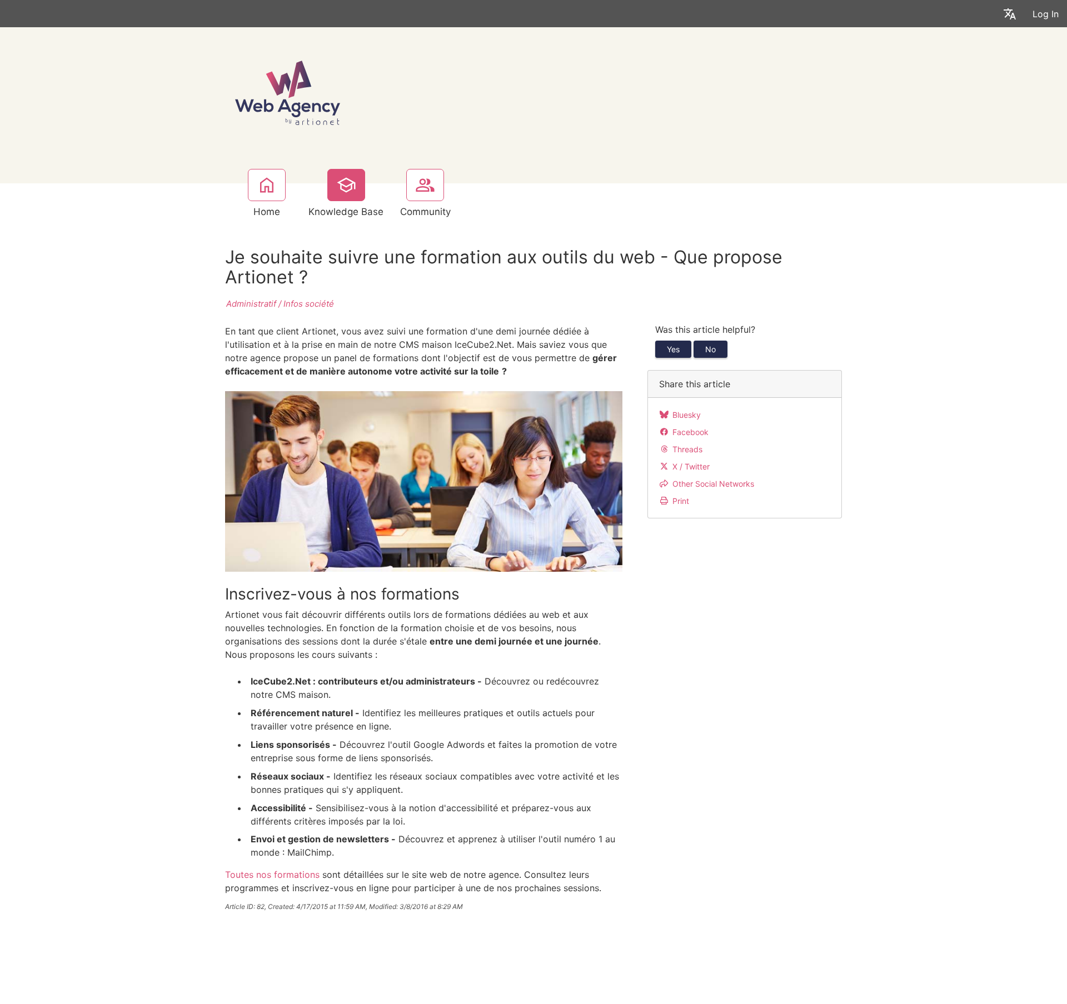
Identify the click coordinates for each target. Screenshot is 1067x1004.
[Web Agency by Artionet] (287, 91)
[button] (1009, 13)
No (710, 349)
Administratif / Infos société (280, 303)
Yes (673, 349)
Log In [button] (1046, 13)
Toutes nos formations (272, 874)
